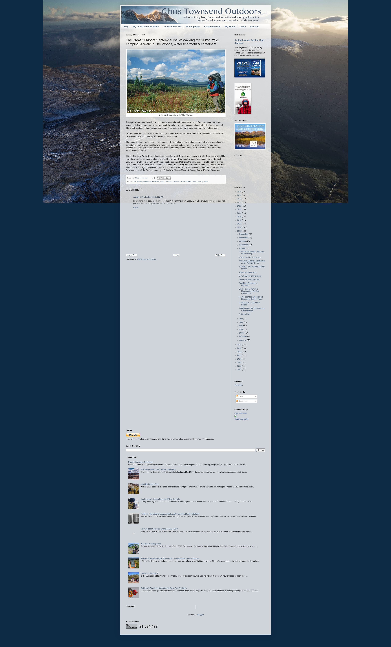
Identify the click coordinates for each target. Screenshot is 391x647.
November (243, 238)
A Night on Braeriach (247, 272)
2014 (239, 345)
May (241, 326)
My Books (230, 26)
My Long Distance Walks (146, 26)
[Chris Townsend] (235, 416)
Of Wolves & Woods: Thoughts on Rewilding (251, 252)
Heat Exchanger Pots (149, 484)
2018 (239, 220)
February (243, 336)
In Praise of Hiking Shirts (151, 544)
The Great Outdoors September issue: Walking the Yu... (252, 262)
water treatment (186, 181)
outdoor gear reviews (151, 181)
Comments (242, 401)
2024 (239, 199)
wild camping (198, 181)
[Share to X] (163, 178)
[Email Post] (153, 178)
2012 (239, 352)
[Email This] (158, 178)
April (241, 329)
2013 (239, 348)
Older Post (220, 255)
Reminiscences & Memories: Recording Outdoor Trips (251, 298)
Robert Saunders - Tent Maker (140, 462)
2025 (239, 195)
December (243, 234)
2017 (239, 224)
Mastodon (238, 385)
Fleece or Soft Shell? (149, 573)
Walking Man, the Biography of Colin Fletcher (251, 309)
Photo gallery (193, 26)
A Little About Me (172, 26)
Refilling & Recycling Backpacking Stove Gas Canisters (164, 588)
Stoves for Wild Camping (249, 279)
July (241, 319)
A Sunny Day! (244, 314)
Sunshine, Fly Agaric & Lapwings (248, 284)
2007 (239, 370)
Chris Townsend (240, 413)
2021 (239, 209)
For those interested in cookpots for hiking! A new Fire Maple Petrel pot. (170, 514)
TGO (162, 181)
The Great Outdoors (172, 181)
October (242, 241)
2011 (239, 355)
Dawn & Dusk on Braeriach (250, 276)
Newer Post (131, 255)
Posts (240, 396)
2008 (239, 366)
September (244, 245)
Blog (126, 26)
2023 (239, 202)
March (242, 333)
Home (176, 255)
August (242, 248)
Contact (254, 26)
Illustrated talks (212, 26)
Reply (135, 207)
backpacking (138, 181)
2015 (239, 231)
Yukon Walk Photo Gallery (250, 257)
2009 (239, 362)
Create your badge (241, 419)
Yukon (206, 181)
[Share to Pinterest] (169, 178)
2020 (239, 213)
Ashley (136, 197)
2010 (239, 359)
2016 (239, 227)
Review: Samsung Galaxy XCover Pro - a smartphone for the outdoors (170, 558)
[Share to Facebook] (166, 178)
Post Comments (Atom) (146, 259)
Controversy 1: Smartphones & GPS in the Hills (160, 499)
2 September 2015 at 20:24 (151, 197)
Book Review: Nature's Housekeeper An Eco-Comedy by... (249, 291)
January (243, 340)
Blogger (200, 615)
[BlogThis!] (161, 178)
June (241, 322)
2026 (239, 192)
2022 (239, 206)
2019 (239, 217)
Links (243, 26)
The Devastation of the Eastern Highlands (158, 469)
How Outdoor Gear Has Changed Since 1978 (159, 529)
